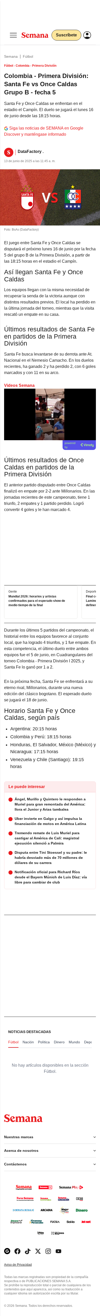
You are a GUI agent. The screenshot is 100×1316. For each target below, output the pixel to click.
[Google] (7, 1251)
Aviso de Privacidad (23, 1265)
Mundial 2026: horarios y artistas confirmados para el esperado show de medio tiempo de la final (36, 601)
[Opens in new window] (17, 1251)
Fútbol (28, 56)
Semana (11, 56)
